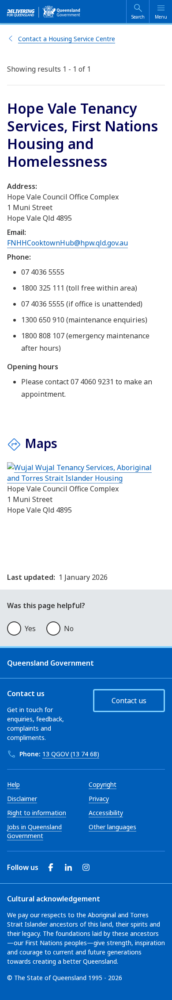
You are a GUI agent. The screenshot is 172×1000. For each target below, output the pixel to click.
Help (13, 784)
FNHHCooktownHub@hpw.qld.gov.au (67, 243)
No (69, 628)
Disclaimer (22, 798)
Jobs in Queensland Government (34, 831)
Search (138, 17)
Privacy (99, 798)
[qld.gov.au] (43, 11)
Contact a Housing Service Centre (66, 38)
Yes (30, 628)
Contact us (129, 700)
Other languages (112, 827)
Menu (161, 17)
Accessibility (106, 812)
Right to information (36, 812)
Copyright (102, 784)
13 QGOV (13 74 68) (70, 754)
